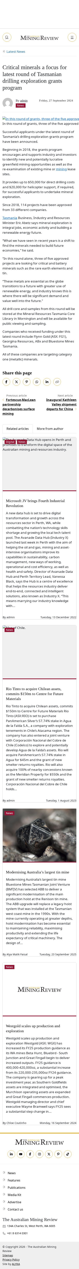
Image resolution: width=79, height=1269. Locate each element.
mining (61, 169)
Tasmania (9, 218)
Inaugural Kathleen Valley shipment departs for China (61, 404)
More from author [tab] (50, 429)
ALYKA (16, 1264)
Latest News (16, 51)
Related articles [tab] (18, 429)
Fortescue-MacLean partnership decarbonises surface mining (19, 407)
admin (24, 100)
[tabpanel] (39, 779)
